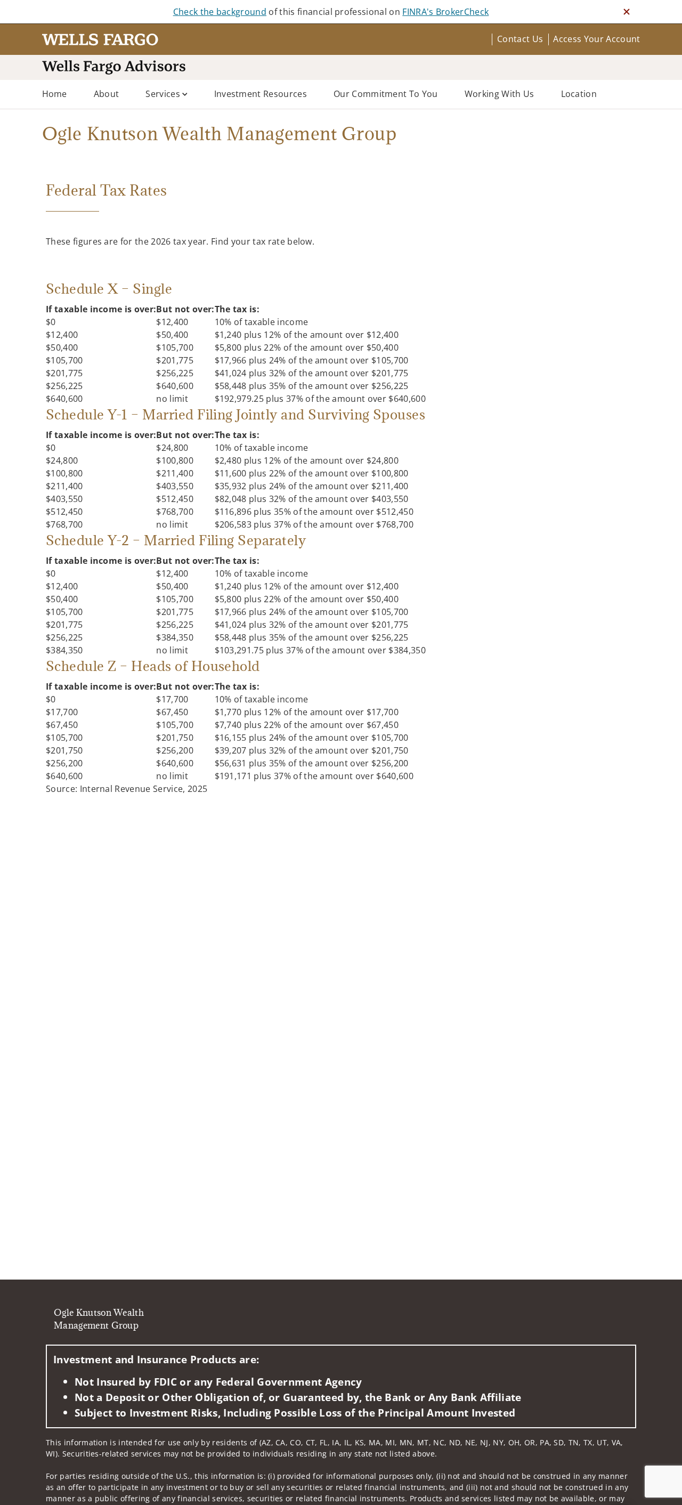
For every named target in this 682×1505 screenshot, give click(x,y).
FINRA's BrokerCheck (445, 12)
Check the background (219, 12)
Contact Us (520, 39)
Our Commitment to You (386, 94)
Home (54, 94)
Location (579, 94)
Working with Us (499, 94)
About (106, 94)
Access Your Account (596, 39)
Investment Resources (260, 94)
